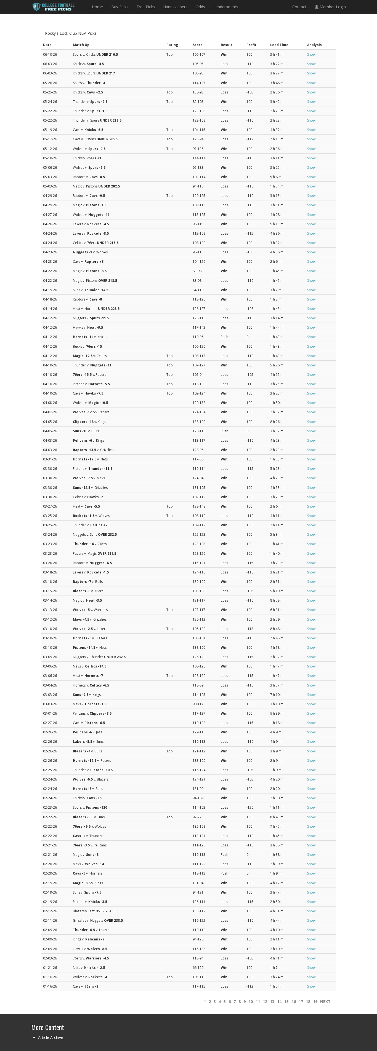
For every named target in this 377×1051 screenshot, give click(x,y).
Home (97, 6)
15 (286, 1001)
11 (258, 1001)
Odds (200, 6)
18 (308, 1001)
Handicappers (175, 6)
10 (250, 1001)
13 (272, 1001)
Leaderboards (225, 6)
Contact (299, 6)
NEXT (325, 1001)
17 (301, 1001)
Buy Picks (119, 6)
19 (315, 1001)
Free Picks (146, 6)
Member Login (332, 6)
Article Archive (50, 1037)
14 (279, 1001)
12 (265, 1001)
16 (293, 1001)
